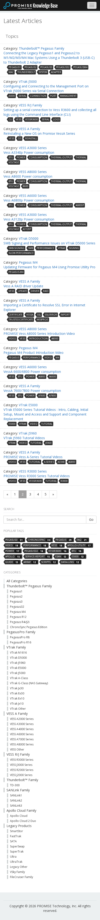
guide (11, 562)
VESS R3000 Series (33, 471)
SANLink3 (16, 806)
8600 (25, 186)
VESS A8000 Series (33, 171)
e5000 (12, 423)
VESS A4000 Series (21, 729)
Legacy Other (18, 867)
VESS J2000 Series (21, 775)
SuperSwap (17, 846)
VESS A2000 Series (21, 719)
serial (22, 95)
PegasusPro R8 (20, 637)
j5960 (48, 442)
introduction (38, 338)
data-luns (70, 562)
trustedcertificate (21, 319)
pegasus (14, 357)
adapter (56, 72)
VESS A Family (29, 129)
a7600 (41, 395)
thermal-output (61, 157)
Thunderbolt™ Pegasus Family (41, 48)
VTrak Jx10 (16, 704)
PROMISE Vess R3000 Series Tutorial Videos (36, 476)
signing (74, 248)
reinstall (31, 138)
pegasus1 (15, 67)
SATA (13, 841)
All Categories (17, 581)
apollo (12, 556)
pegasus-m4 (16, 272)
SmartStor (16, 831)
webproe (42, 319)
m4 (57, 357)
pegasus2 (30, 67)
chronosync (39, 540)
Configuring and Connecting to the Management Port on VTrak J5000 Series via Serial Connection (46, 88)
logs (56, 119)
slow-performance (21, 253)
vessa (29, 314)
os (19, 138)
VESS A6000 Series (33, 195)
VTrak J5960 (28, 433)
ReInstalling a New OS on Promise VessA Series (39, 133)
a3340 (61, 461)
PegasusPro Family (21, 632)
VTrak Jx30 (16, 688)
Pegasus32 (17, 607)
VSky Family (17, 872)
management (68, 95)
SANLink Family (18, 790)
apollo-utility (78, 545)
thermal (81, 157)
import (65, 314)
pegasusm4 (80, 67)
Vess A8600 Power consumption (27, 176)
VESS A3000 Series (33, 148)
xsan (60, 556)
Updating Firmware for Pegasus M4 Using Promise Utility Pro (49, 267)
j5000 (12, 95)
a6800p (80, 205)
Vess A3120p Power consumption (28, 219)
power (21, 157)
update (22, 291)
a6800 (41, 376)
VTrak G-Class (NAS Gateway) (29, 683)
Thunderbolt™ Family (22, 780)
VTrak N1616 (18, 653)
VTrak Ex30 (17, 693)
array (29, 562)
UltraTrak (16, 862)
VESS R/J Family (30, 105)
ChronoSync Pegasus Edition (28, 627)
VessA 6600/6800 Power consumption (32, 371)
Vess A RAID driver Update (23, 286)
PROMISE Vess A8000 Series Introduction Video (39, 333)
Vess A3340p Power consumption (28, 152)
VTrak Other (18, 709)
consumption (38, 157)
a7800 (52, 395)
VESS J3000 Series (21, 765)
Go (91, 519)
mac (11, 72)
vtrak (61, 248)
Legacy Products (19, 826)
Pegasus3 (16, 602)
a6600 (52, 376)
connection (38, 95)
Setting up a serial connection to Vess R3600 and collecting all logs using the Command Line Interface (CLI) (49, 112)
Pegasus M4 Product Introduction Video (33, 352)
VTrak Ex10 (17, 698)
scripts (48, 562)
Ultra (13, 857)
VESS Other (17, 749)
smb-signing (16, 248)
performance (45, 248)
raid (46, 291)
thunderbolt (26, 72)
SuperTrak (16, 851)
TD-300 (15, 785)
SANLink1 (16, 795)
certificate (16, 314)
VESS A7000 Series (21, 739)
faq (82, 540)
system (43, 72)
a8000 (54, 338)
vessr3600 (31, 119)
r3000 (64, 480)
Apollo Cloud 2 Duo (23, 821)
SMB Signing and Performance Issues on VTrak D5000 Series (49, 243)
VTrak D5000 (28, 238)
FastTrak (15, 836)
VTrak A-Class (19, 678)
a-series (49, 461)
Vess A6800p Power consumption (28, 200)
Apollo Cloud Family (21, 810)
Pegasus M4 (28, 262)
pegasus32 (63, 67)
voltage (14, 162)
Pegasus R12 (18, 617)
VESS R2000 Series (21, 770)
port (53, 95)
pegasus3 (46, 67)
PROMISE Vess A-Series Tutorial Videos (33, 457)
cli (10, 119)
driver (35, 291)
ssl (39, 314)
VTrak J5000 (28, 81)
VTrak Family (16, 647)
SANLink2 (16, 800)
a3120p (27, 229)
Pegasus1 (16, 591)
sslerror (51, 314)
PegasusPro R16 (20, 642)
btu (11, 157)
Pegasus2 (16, 596)
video (12, 338)
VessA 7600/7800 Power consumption (32, 390)
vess (18, 119)
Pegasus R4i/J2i (20, 622)
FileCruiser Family (21, 877)
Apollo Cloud (18, 816)
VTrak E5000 (28, 405)
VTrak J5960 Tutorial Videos (24, 438)
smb (30, 248)
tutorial (46, 423)
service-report (37, 556)
